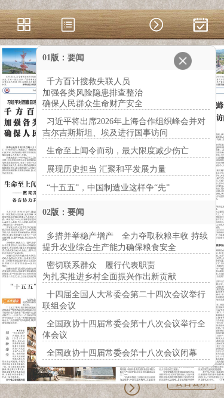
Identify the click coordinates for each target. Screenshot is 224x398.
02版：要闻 (63, 212)
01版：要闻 (63, 57)
